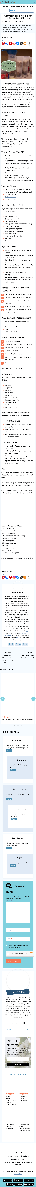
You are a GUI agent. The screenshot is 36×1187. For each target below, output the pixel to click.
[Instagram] (14, 42)
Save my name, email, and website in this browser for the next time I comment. (18, 945)
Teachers (8, 385)
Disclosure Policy (12, 1156)
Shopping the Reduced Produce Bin (10, 1126)
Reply (8, 750)
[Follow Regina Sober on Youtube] (19, 644)
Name (9, 930)
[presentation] (17, 694)
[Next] (33, 699)
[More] (24, 42)
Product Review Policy (18, 1159)
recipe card (10, 558)
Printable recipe (10, 197)
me (29, 1014)
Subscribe (18, 1064)
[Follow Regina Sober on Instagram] (16, 644)
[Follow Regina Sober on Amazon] (26, 644)
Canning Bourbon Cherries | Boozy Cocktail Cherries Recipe (11, 1100)
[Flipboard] (10, 42)
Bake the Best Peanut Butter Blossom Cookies (17, 719)
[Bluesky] (17, 42)
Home (11, 1153)
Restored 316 (18, 1174)
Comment (10, 900)
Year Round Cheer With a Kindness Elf (27, 655)
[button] (3, 717)
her (17, 637)
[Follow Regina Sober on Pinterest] (23, 644)
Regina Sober (7, 21)
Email (9, 939)
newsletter (20, 1017)
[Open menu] (34, 2)
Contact (24, 1153)
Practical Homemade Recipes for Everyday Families (18, 1164)
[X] (21, 42)
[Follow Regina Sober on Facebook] (9, 644)
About (17, 1153)
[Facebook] (6, 42)
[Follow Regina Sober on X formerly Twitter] (12, 644)
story (27, 631)
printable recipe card (22, 321)
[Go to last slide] (2, 699)
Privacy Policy (24, 1156)
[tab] (14, 725)
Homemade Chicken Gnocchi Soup (23, 1098)
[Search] (28, 1029)
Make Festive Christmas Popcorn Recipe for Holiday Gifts (9, 657)
